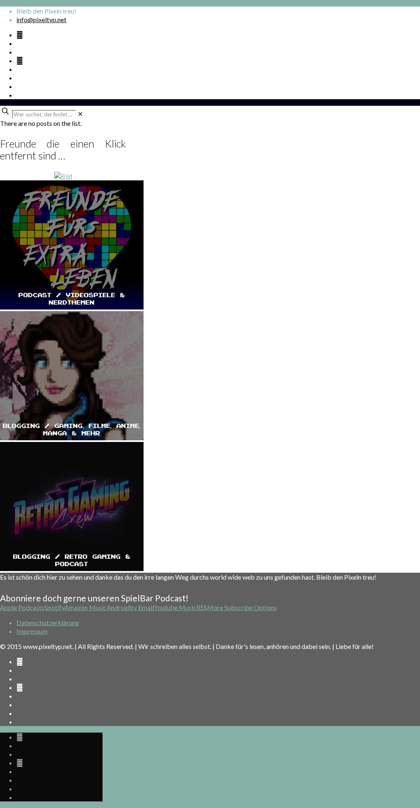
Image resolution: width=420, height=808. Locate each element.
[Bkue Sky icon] (19, 60)
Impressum (32, 631)
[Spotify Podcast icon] (19, 35)
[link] (80, 114)
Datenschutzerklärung (47, 622)
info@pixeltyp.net (41, 19)
